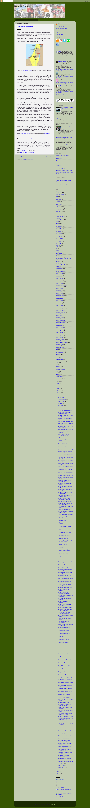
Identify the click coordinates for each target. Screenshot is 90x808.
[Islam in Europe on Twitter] (64, 41)
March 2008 (61, 763)
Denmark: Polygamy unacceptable (65, 449)
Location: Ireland (59, 302)
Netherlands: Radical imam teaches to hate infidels (64, 642)
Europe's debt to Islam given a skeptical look (64, 444)
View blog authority (60, 779)
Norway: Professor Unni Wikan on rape (64, 144)
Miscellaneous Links (60, 173)
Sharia (57, 371)
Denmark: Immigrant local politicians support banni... (64, 593)
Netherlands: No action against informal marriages (65, 573)
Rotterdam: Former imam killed (65, 587)
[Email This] (29, 150)
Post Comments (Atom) (28, 159)
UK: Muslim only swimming (64, 627)
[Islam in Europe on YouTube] (61, 41)
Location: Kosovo (59, 305)
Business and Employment (61, 197)
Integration (58, 261)
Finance (57, 223)
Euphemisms (58, 165)
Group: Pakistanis (59, 236)
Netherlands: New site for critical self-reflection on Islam (67, 108)
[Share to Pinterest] (34, 150)
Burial (57, 196)
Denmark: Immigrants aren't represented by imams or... (64, 499)
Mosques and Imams (60, 350)
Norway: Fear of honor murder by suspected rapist (65, 731)
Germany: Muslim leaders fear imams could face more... (64, 633)
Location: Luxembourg (61, 312)
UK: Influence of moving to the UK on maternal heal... (65, 719)
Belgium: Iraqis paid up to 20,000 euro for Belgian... (65, 464)
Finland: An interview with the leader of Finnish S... (64, 538)
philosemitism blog (27, 138)
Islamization (58, 266)
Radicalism (58, 366)
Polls (57, 364)
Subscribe (34, 20)
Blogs (57, 160)
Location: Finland (59, 291)
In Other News (26, 20)
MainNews (58, 345)
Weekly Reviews (59, 376)
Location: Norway (59, 323)
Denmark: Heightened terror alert (65, 716)
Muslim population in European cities (64, 137)
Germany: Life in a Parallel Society (65, 651)
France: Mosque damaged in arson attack (64, 585)
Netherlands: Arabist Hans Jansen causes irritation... (65, 493)
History (57, 250)
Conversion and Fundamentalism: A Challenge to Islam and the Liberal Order (63, 180)
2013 (58, 383)
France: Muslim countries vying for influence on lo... (65, 455)
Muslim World (31, 152)
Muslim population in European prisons (64, 172)
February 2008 (61, 765)
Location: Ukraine (59, 340)
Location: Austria (59, 275)
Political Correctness (60, 361)
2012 (58, 385)
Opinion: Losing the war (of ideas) (65, 475)
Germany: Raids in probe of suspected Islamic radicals (64, 526)
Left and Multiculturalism (61, 271)
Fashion (57, 221)
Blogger (53, 804)
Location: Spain (59, 335)
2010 (58, 388)
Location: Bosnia (59, 280)
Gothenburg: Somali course (64, 729)
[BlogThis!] (30, 150)
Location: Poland (59, 325)
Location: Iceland (59, 300)
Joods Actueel (27, 133)
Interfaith (57, 263)
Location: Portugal (60, 327)
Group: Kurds (59, 233)
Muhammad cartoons (60, 352)
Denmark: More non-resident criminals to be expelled (64, 630)
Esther (58, 24)
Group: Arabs (58, 228)
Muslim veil (58, 354)
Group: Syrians (59, 241)
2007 (58, 769)
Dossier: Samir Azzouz (61, 216)
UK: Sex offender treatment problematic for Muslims (64, 741)
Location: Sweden (59, 337)
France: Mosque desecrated (64, 697)
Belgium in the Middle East (25, 26)
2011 (58, 386)
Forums (57, 118)
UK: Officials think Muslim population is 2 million (63, 756)
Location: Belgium (59, 278)
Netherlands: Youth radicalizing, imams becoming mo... (65, 610)
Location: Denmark (60, 286)
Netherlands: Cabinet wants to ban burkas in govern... (65, 427)
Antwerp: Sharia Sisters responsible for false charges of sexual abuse (66, 128)
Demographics (59, 211)
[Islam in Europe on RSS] (57, 41)
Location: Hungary (60, 298)
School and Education (60, 369)
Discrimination (59, 213)
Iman (59, 79)
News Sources (59, 158)
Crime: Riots (58, 206)
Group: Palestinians (60, 238)
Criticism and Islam (60, 208)
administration (59, 191)
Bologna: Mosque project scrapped (65, 429)
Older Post (49, 157)
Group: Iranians (59, 229)
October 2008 (61, 397)
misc (57, 349)
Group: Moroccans (60, 235)
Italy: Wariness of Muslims (63, 437)
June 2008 (60, 405)
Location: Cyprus (59, 283)
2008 (58, 392)
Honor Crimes (59, 253)
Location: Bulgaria (60, 281)
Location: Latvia (59, 307)
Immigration (58, 255)
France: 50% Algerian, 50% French (65, 514)
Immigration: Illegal (60, 256)
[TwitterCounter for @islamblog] (63, 785)
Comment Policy (59, 34)
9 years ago (60, 70)
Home (18, 20)
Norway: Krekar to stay (63, 644)
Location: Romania (60, 329)
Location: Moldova (60, 317)
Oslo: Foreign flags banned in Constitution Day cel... (64, 750)
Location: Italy (59, 303)
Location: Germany (60, 295)
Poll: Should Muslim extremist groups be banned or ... (64, 481)
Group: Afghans (59, 226)
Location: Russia (59, 330)
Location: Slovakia (60, 334)
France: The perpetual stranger (65, 410)
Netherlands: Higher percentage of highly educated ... (65, 686)
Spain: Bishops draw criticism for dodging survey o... (65, 666)
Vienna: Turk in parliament (64, 509)
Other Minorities (59, 359)
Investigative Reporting (61, 264)
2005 (58, 773)
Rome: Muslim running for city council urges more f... (64, 705)
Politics (57, 362)
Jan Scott (60, 85)
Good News (58, 224)
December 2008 (62, 394)
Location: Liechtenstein (61, 308)
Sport (57, 372)
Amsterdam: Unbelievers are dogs (65, 761)
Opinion (57, 357)
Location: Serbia (59, 332)
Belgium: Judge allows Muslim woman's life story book (64, 747)
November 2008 (62, 395)
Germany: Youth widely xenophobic (63, 646)
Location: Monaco (59, 318)
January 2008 (61, 767)
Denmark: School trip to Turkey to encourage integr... (65, 675)
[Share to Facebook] (33, 150)
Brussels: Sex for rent (63, 733)
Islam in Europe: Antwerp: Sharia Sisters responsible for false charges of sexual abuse (64, 58)
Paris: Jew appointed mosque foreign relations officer (64, 613)
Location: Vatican (59, 344)
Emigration (58, 218)
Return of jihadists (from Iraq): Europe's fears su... (64, 759)
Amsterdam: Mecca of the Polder (65, 677)
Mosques (58, 167)
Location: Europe (59, 290)
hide (56, 248)
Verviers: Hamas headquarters (65, 442)
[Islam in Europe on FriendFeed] (57, 45)
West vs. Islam (59, 378)
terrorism (58, 374)
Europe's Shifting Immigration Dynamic (64, 183)
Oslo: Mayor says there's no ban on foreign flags (65, 496)
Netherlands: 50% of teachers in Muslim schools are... (65, 570)
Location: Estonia (59, 288)
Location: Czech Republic (61, 285)
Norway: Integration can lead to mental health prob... (65, 413)
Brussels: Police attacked (63, 567)
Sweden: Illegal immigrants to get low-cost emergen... (65, 541)
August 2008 (61, 401)
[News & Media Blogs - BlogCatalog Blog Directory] (64, 794)
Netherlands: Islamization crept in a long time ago (65, 461)
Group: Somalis (59, 240)
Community (58, 199)
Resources (58, 156)
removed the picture (27, 70)
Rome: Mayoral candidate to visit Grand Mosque (65, 520)
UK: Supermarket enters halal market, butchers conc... (64, 582)
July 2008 (60, 403)
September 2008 (62, 399)
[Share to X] (31, 150)
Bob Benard (61, 73)
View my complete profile (61, 28)
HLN (22, 133)
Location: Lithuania (60, 310)
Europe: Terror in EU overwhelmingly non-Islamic (64, 532)
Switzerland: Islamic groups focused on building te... (64, 550)
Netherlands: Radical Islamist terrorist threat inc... (64, 553)
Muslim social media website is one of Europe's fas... (65, 714)
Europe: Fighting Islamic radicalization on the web (64, 535)
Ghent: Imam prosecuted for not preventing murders (65, 504)
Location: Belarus (59, 276)
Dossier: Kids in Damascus (61, 214)
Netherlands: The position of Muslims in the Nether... (64, 639)
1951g (59, 51)
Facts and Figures (60, 219)
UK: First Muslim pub (62, 721)
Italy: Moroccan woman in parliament (63, 657)
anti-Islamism (58, 192)
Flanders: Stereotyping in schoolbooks (63, 622)
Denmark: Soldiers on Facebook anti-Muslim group (65, 672)
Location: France (59, 293)
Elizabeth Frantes (62, 61)
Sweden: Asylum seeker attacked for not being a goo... (65, 625)
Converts (58, 201)
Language (58, 269)
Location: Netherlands (60, 322)
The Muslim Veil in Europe (61, 168)
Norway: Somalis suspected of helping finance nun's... (64, 695)
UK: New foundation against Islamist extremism (64, 544)
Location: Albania (59, 273)
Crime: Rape (58, 204)
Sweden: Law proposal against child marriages (65, 562)
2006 (58, 771)
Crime (57, 202)
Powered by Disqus (60, 94)
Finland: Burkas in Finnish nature (65, 555)
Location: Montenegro (60, 320)
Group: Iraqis (58, 231)
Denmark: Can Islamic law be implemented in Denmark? (64, 447)
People (57, 163)
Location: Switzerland (60, 339)
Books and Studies (60, 194)
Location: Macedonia (60, 313)
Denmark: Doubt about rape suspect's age (64, 663)
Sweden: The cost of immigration (65, 738)
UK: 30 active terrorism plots (64, 702)
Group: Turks (58, 243)
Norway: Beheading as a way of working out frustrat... (65, 452)
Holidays (57, 251)
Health (57, 246)
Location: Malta (59, 315)
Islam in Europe (22, 6)
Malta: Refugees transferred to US (65, 421)
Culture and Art (59, 209)
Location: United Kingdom (61, 342)
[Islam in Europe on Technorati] (68, 41)
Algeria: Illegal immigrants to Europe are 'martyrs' (64, 435)
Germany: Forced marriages (64, 501)
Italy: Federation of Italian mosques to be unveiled (64, 557)
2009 (58, 390)
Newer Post (20, 157)
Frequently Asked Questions (62, 32)
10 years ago (64, 83)
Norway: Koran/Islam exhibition (65, 607)
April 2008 (60, 409)
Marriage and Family (60, 347)
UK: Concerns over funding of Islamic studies (64, 649)
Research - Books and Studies (62, 155)
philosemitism (47, 133)
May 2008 (60, 407)
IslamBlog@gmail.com (63, 26)
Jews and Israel (23, 152)
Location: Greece (59, 296)
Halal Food (58, 245)
